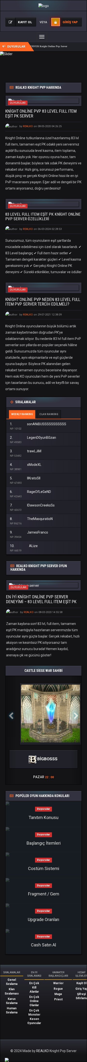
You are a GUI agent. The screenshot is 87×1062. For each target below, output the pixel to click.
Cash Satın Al (43, 944)
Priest (58, 999)
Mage (58, 994)
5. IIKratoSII (25, 478)
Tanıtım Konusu (43, 817)
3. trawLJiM (25, 451)
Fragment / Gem (43, 893)
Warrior (58, 983)
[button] (11, 730)
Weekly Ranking (22, 414)
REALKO (43, 1051)
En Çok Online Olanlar (34, 1001)
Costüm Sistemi (43, 868)
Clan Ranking (48, 414)
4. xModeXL (25, 465)
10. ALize (24, 546)
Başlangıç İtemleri (44, 843)
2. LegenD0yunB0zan (33, 437)
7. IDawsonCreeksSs (32, 505)
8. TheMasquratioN (31, 519)
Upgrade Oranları (43, 919)
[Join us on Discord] (7, 1059)
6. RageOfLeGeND (30, 492)
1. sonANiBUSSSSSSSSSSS (38, 424)
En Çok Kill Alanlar (34, 987)
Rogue (58, 988)
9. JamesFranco (29, 532)
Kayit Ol (81, 983)
